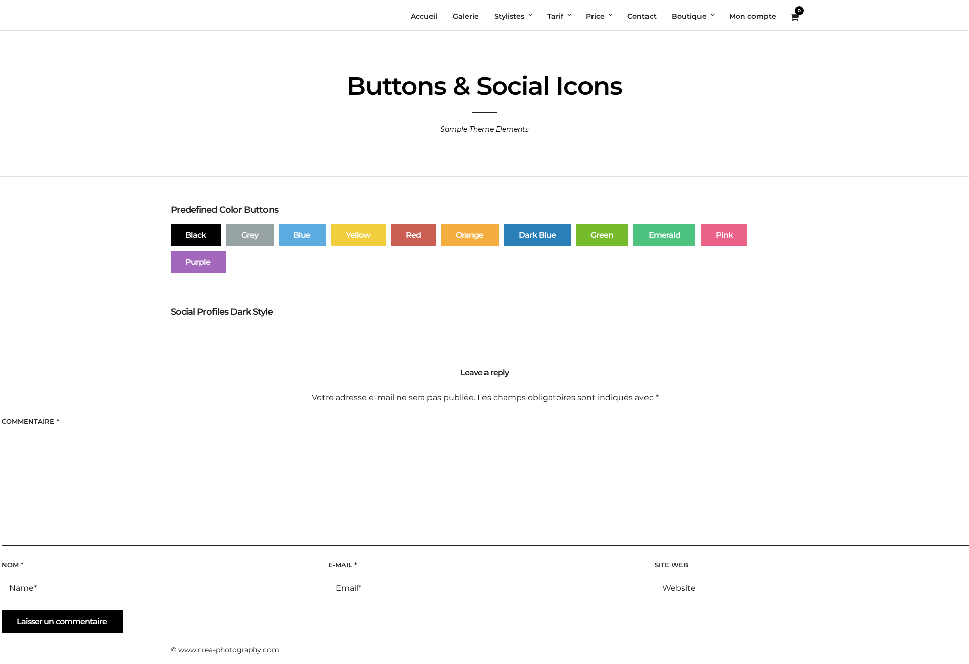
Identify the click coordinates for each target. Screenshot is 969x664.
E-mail (342, 565)
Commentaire (30, 421)
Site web (671, 565)
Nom (12, 565)
